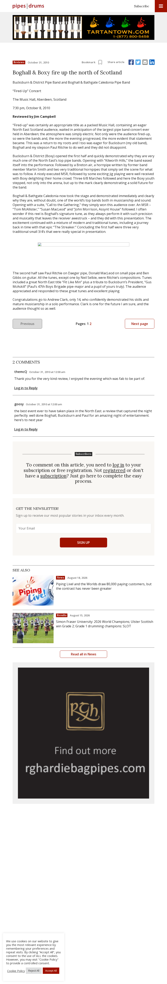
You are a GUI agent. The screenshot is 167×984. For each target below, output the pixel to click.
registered (114, 470)
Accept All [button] (51, 970)
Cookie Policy (16, 971)
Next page (139, 323)
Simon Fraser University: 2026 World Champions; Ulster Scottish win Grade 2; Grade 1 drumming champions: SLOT (104, 623)
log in (118, 465)
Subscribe (141, 6)
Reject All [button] (33, 970)
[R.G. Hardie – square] (83, 733)
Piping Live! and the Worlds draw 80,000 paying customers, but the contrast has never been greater (104, 586)
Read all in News (83, 654)
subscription (53, 476)
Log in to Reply (26, 388)
